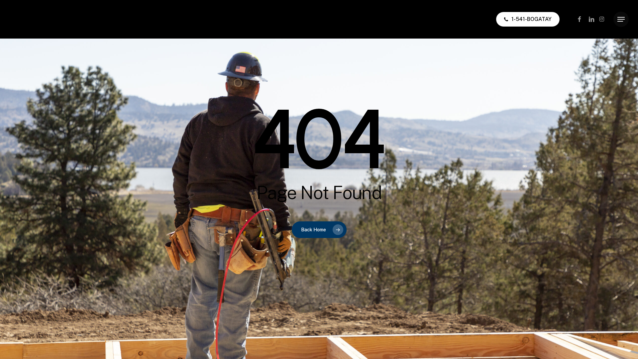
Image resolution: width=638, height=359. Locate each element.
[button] (621, 19)
